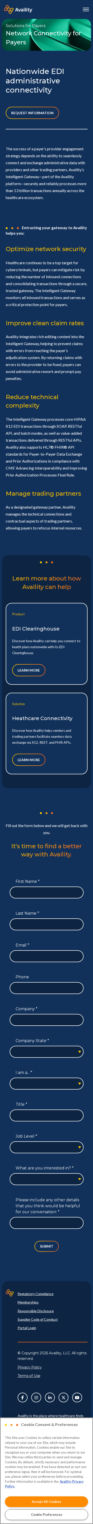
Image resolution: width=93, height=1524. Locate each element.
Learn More (29, 670)
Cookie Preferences (46, 1515)
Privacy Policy (30, 1367)
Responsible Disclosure (36, 1311)
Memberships (28, 1302)
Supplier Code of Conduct (38, 1319)
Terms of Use (29, 1375)
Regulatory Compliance (36, 1294)
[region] (46, 1471)
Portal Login (27, 1328)
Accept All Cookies (46, 1502)
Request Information (32, 113)
